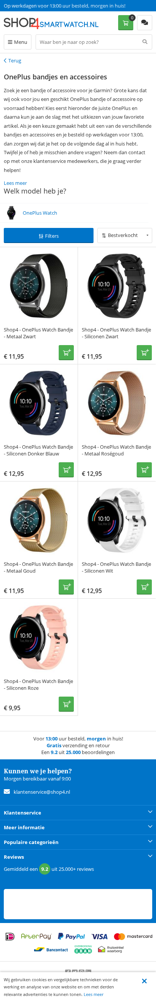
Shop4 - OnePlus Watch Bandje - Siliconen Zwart (116, 333)
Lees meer (93, 994)
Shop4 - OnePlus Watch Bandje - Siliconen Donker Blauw (38, 450)
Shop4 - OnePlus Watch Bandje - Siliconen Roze (38, 684)
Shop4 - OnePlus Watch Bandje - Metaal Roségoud (116, 450)
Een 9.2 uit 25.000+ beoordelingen (41, 5)
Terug (14, 60)
